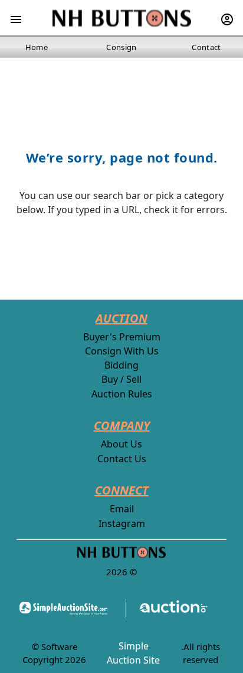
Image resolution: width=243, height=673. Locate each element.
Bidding (121, 365)
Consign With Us (122, 350)
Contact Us (121, 458)
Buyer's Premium (121, 336)
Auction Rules (121, 393)
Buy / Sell (121, 379)
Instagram (121, 523)
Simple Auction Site (133, 653)
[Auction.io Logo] (167, 608)
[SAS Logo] (67, 608)
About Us (121, 443)
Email (122, 508)
